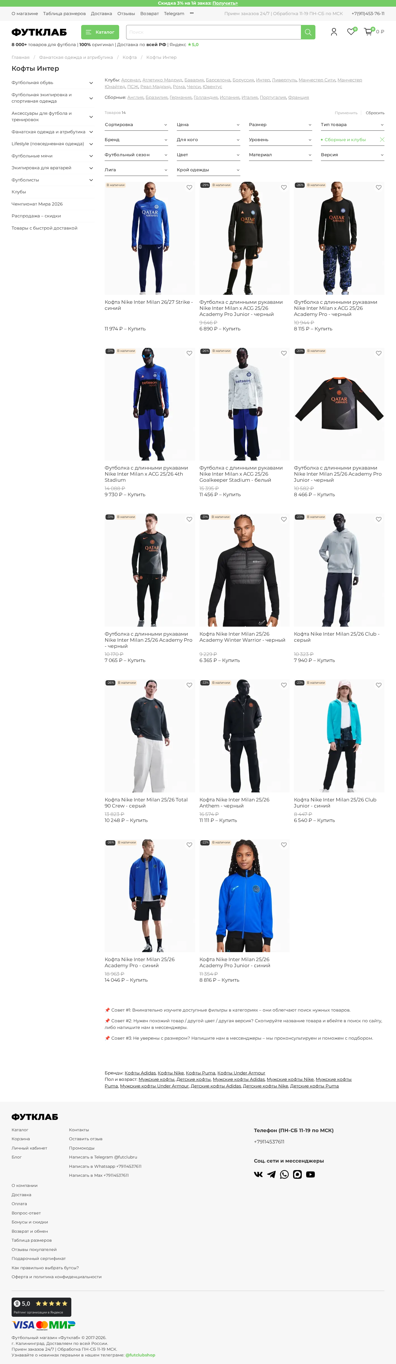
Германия (181, 97)
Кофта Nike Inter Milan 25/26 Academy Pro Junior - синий (234, 962)
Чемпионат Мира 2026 (37, 204)
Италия (249, 97)
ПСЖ (132, 86)
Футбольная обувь (32, 82)
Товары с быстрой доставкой (44, 228)
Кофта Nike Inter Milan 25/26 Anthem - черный (234, 803)
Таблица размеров (64, 13)
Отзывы (126, 13)
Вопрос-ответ (26, 1213)
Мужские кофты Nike (290, 1079)
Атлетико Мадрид (162, 80)
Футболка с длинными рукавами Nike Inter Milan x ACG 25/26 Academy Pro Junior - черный (241, 308)
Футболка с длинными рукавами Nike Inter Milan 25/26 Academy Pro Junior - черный (338, 474)
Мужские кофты (157, 1079)
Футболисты (25, 180)
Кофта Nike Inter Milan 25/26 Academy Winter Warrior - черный (242, 637)
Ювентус (212, 86)
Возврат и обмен (30, 1231)
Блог (17, 1157)
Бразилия (157, 97)
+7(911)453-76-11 (368, 13)
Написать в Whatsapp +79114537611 (105, 1166)
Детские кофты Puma (314, 1086)
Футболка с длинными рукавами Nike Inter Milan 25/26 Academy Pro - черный (148, 640)
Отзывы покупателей (34, 1249)
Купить (137, 329)
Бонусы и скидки (30, 1222)
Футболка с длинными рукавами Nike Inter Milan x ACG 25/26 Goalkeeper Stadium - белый (241, 474)
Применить (346, 112)
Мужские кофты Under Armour (154, 1086)
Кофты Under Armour (241, 1073)
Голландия (206, 97)
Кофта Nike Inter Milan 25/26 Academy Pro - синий (140, 962)
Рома (179, 86)
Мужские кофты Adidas (239, 1079)
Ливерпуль (284, 80)
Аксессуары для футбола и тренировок (42, 116)
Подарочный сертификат (39, 1258)
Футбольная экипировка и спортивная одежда (42, 98)
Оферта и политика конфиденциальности (57, 1276)
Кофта (130, 57)
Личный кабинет (29, 1148)
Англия (135, 97)
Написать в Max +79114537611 (99, 1175)
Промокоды (82, 1148)
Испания (229, 97)
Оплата (19, 1203)
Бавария (194, 80)
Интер (263, 80)
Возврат (149, 13)
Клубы (19, 191)
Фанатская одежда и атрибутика (76, 57)
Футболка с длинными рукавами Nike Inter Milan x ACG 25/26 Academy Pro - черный (335, 308)
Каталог (105, 32)
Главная (21, 57)
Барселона (218, 80)
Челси (194, 86)
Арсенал (130, 80)
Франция (298, 97)
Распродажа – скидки (36, 216)
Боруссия (243, 80)
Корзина (21, 1138)
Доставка (101, 13)
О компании (25, 1185)
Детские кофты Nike (265, 1086)
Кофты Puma (200, 1073)
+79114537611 (269, 1142)
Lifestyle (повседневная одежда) (48, 143)
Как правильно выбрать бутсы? (45, 1267)
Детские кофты (194, 1079)
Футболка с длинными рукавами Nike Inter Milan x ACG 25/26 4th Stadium (146, 474)
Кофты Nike (171, 1073)
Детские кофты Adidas (216, 1086)
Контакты (79, 1129)
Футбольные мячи (32, 156)
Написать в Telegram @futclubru (103, 1157)
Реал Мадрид (155, 86)
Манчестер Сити (317, 80)
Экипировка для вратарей (41, 167)
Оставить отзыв (86, 1138)
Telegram (174, 13)
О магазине (25, 13)
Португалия (273, 97)
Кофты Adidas (140, 1073)
